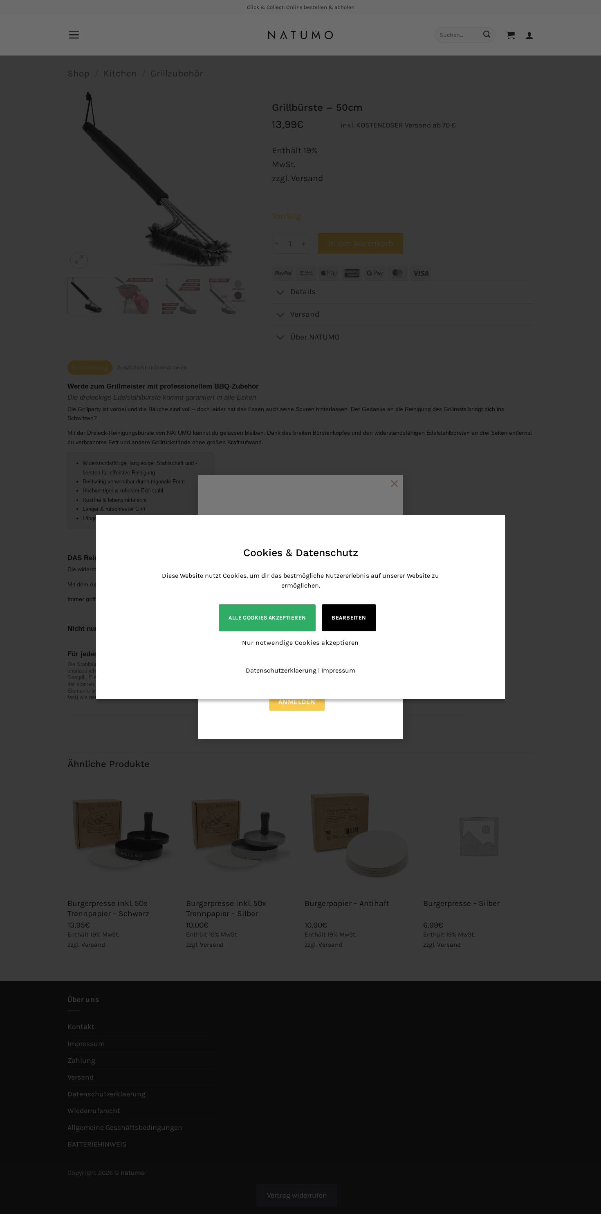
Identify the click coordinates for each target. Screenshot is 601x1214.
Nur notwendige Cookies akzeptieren (300, 642)
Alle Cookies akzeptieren (267, 617)
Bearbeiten (349, 617)
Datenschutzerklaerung (281, 670)
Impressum (338, 670)
